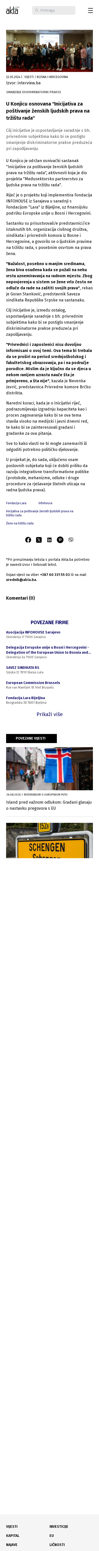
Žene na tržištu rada (20, 523)
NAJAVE (12, 1545)
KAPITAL (12, 1536)
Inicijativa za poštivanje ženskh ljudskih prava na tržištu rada (39, 513)
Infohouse (46, 503)
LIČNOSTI (57, 1545)
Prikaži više (50, 714)
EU (52, 1536)
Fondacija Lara (16, 503)
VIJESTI (12, 1526)
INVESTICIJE (59, 1526)
